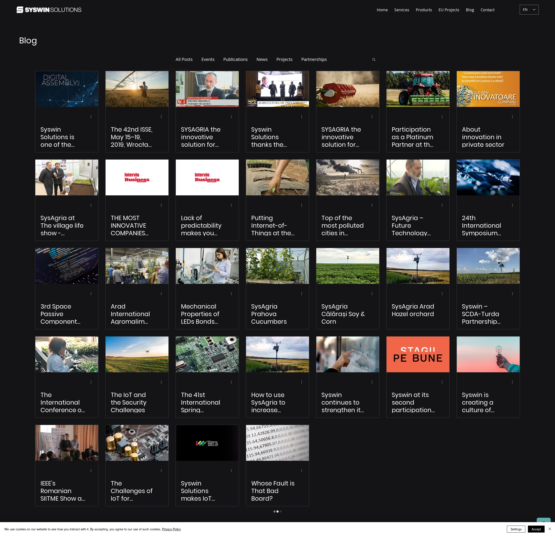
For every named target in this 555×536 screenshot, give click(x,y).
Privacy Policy (171, 529)
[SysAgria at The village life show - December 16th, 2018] (66, 177)
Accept (536, 529)
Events (208, 59)
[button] (374, 59)
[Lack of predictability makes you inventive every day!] (207, 177)
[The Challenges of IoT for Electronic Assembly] (137, 443)
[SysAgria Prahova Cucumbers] (277, 266)
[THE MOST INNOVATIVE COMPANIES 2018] (137, 177)
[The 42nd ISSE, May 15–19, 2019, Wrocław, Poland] (137, 89)
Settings (516, 529)
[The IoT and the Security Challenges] (137, 354)
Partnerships (314, 59)
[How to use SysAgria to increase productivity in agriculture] (277, 354)
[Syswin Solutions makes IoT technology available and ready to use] (207, 443)
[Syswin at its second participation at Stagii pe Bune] (418, 354)
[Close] (549, 529)
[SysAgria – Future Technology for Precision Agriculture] (418, 177)
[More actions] (92, 116)
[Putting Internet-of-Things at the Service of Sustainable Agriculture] (277, 177)
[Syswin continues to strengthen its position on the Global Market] (347, 354)
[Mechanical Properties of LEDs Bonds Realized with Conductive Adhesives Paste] (207, 266)
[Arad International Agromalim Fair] (137, 266)
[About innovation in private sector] (488, 89)
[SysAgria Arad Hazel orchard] (418, 266)
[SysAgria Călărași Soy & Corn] (347, 266)
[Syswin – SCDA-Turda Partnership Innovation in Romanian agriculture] (488, 266)
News (262, 59)
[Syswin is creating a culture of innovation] (488, 354)
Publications (235, 59)
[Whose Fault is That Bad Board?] (277, 443)
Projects (284, 59)
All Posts (184, 59)
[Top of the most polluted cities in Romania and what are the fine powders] (347, 177)
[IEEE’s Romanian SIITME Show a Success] (66, 443)
